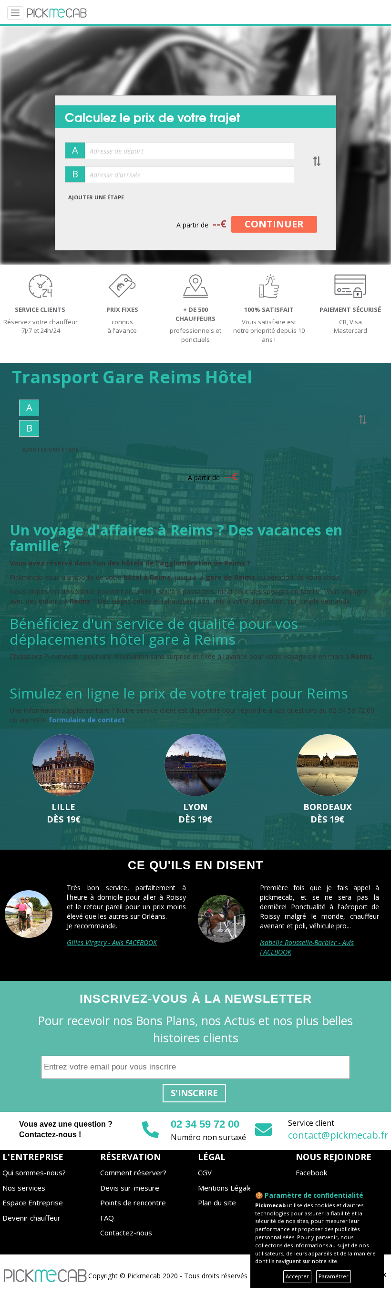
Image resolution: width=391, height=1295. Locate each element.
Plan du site (217, 1202)
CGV (205, 1172)
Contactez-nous (126, 1232)
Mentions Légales (227, 1187)
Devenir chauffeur (31, 1218)
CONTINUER (274, 223)
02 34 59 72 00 (205, 1124)
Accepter (297, 1276)
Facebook (311, 1172)
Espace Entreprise (32, 1202)
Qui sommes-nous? (34, 1172)
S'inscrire (194, 1093)
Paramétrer (334, 1276)
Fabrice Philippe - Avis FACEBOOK (116, 951)
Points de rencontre (133, 1202)
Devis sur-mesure (129, 1187)
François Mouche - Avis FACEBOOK (310, 942)
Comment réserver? (133, 1172)
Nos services (23, 1187)
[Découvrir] (63, 765)
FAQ (107, 1218)
